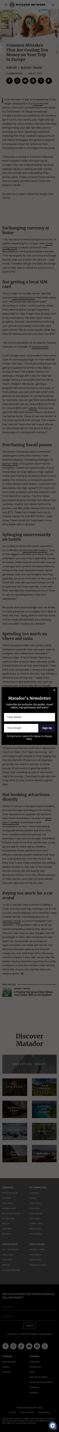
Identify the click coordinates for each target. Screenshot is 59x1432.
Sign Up (47, 728)
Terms (37, 736)
